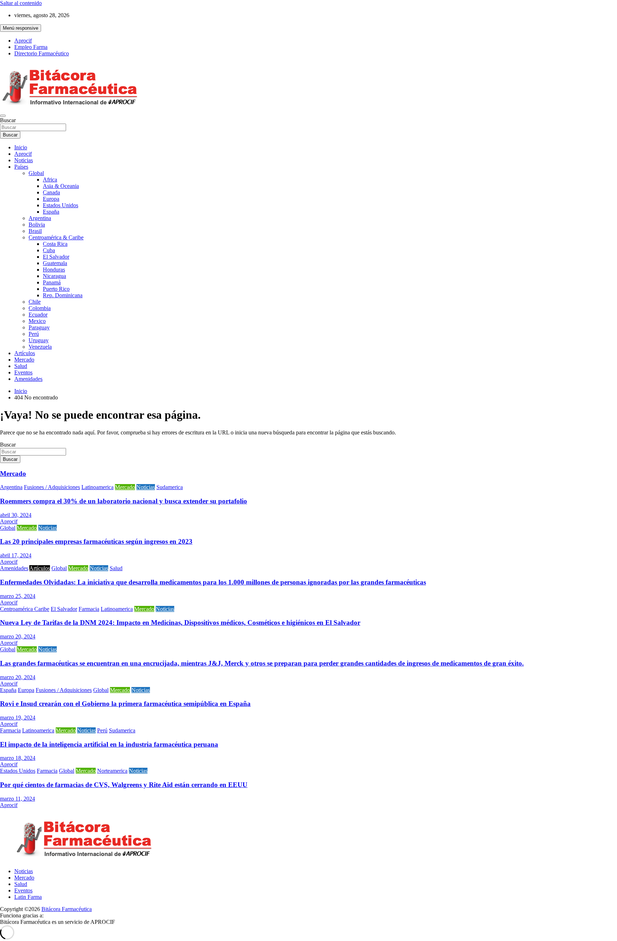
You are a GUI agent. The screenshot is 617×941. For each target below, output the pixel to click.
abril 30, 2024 (15, 515)
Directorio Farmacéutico (41, 53)
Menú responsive (20, 28)
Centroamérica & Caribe (56, 237)
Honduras (54, 270)
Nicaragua (54, 276)
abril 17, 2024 (15, 555)
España (51, 212)
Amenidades (28, 379)
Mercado (24, 360)
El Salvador (56, 257)
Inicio (20, 147)
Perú (34, 334)
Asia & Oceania (61, 186)
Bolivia (37, 224)
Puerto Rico (56, 289)
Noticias (23, 160)
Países (21, 167)
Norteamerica (112, 771)
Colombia (40, 308)
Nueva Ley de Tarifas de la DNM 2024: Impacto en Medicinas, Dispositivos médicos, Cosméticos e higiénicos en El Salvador (180, 622)
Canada (51, 192)
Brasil (35, 231)
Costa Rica (55, 244)
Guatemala (55, 263)
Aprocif (23, 41)
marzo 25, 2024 (17, 596)
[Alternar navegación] (3, 116)
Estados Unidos (60, 205)
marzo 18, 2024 (17, 758)
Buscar (8, 120)
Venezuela (40, 347)
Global (36, 173)
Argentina (40, 218)
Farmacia (89, 609)
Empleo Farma (30, 47)
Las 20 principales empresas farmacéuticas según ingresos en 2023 (96, 541)
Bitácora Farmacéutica (66, 909)
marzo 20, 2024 (17, 636)
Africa (50, 179)
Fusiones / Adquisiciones (52, 487)
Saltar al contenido (21, 3)
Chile (35, 302)
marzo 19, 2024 (17, 718)
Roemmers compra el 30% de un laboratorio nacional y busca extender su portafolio (123, 501)
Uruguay (39, 340)
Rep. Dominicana (62, 295)
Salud (20, 366)
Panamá (52, 282)
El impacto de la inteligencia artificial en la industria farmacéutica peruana (109, 744)
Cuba (49, 250)
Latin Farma (28, 897)
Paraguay (39, 327)
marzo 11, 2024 (17, 799)
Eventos (23, 372)
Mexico (37, 321)
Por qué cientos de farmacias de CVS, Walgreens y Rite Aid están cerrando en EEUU (123, 784)
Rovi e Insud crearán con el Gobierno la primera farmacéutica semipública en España (125, 703)
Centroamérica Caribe (24, 609)
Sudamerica (169, 487)
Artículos (24, 353)
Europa (51, 199)
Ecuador (38, 315)
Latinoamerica (97, 487)
